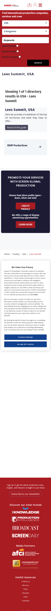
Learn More (25, 224)
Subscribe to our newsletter (25, 493)
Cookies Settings (25, 337)
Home (7, 254)
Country (16, 254)
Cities (25, 597)
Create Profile (25, 206)
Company (25, 600)
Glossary (25, 593)
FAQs (26, 589)
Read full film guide (16, 127)
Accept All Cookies (25, 344)
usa (24, 254)
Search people (9, 46)
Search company (10, 57)
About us (25, 585)
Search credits (9, 51)
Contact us (25, 581)
